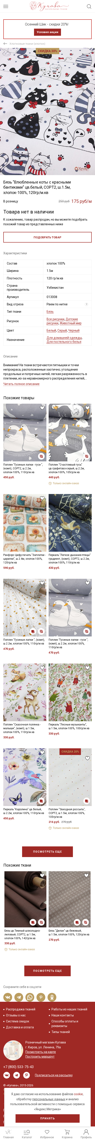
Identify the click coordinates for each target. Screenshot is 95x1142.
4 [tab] (51, 169)
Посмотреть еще (47, 851)
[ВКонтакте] (7, 997)
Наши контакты (62, 1015)
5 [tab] (54, 169)
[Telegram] (18, 997)
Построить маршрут (40, 1056)
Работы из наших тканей (69, 1009)
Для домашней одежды (64, 338)
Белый (51, 330)
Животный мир (71, 323)
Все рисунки (55, 319)
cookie (78, 1094)
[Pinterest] (40, 997)
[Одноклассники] (51, 997)
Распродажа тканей (20, 1009)
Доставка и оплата (20, 1027)
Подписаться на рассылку (54, 1075)
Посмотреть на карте (40, 1052)
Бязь (50, 311)
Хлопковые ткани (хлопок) (27, 43)
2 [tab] (45, 169)
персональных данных (48, 1099)
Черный (74, 330)
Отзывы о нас (16, 1015)
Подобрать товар (47, 237)
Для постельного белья (64, 342)
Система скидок (17, 1021)
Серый (62, 330)
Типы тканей (60, 1032)
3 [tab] (48, 169)
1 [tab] (41, 170)
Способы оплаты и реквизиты (64, 1024)
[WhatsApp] (29, 997)
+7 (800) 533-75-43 (18, 1067)
